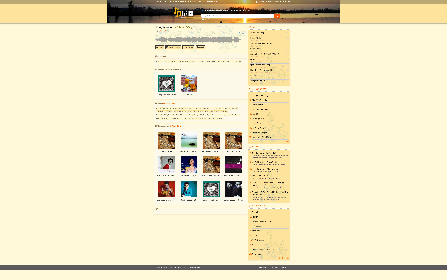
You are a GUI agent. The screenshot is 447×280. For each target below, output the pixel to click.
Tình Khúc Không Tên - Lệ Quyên (189, 176)
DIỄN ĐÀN (191, 2)
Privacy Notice (274, 267)
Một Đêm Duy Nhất (260, 100)
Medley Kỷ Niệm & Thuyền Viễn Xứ (264, 54)
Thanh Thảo (225, 61)
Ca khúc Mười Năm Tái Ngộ (264, 153)
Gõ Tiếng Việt (208, 19)
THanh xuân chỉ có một (262, 222)
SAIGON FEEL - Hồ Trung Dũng (233, 200)
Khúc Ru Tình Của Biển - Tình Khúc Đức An (189, 151)
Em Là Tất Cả (255, 38)
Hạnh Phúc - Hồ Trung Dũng (166, 176)
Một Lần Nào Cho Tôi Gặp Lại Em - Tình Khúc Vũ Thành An (189, 200)
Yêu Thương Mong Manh (219, 112)
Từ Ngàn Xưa (258, 128)
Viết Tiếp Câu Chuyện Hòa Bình (173, 108)
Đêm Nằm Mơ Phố (231, 108)
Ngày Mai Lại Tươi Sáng (260, 65)
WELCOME (264, 2)
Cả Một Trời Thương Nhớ (164, 112)
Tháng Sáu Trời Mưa (260, 176)
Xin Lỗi (253, 75)
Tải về (161, 47)
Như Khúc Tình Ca (206, 108)
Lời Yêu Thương (257, 33)
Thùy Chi (167, 61)
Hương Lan (215, 61)
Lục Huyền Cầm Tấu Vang (263, 137)
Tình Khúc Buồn (259, 105)
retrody (255, 212)
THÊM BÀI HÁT (212, 2)
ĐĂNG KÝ (286, 2)
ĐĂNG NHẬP (277, 2)
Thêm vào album (174, 47)
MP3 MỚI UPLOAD (259, 89)
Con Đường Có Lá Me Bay (261, 43)
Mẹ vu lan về (167, 151)
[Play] (157, 33)
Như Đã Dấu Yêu (185, 115)
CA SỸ (231, 11)
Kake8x (255, 245)
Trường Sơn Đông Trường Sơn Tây (167, 115)
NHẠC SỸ (239, 11)
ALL (204, 11)
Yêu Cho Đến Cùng (260, 109)
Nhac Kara (256, 254)
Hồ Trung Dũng (183, 27)
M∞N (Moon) (257, 231)
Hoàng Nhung (184, 61)
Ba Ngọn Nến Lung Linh (262, 96)
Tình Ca (158, 108)
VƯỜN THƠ (201, 2)
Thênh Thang (255, 49)
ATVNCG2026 (258, 240)
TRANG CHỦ (163, 2)
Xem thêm (285, 141)
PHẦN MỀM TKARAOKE (178, 2)
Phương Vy (269, 67)
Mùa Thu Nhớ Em (189, 118)
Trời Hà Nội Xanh (161, 118)
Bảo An (208, 61)
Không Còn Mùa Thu (191, 108)
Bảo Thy (193, 61)
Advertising (262, 267)
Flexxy (255, 217)
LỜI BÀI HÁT (221, 11)
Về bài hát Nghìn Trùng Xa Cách (265, 162)
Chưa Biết (163, 31)
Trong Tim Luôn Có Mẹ (167, 95)
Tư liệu (255, 147)
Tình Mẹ (255, 114)
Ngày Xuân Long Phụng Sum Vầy (198, 112)
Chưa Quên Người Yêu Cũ (261, 70)
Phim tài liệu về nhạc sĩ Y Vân (265, 169)
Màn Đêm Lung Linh (260, 133)
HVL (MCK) (257, 226)
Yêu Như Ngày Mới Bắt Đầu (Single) (211, 151)
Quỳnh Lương (270, 73)
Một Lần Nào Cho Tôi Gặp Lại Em (211, 176)
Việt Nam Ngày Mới (180, 112)
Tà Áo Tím (254, 59)
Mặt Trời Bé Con (218, 108)
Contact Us (285, 267)
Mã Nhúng (189, 47)
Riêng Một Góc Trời (258, 81)
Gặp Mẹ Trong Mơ (163, 27)
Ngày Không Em (233, 151)
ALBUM (247, 11)
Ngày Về (210, 115)
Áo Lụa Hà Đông (220, 115)
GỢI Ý (254, 27)
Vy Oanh (268, 41)
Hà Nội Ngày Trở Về (233, 115)
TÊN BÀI (212, 11)
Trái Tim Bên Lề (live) (175, 118)
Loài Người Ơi (258, 119)
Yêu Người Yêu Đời (199, 115)
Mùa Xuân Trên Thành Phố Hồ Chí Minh (209, 118)
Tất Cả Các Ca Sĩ (235, 61)
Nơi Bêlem (256, 123)
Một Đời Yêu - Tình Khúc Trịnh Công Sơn (233, 176)
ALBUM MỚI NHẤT (259, 206)
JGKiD (255, 235)
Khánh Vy (201, 61)
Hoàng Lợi (159, 61)
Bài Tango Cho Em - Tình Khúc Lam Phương (166, 200)
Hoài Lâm (175, 61)
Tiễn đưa (189, 95)
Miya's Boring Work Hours (263, 249)
